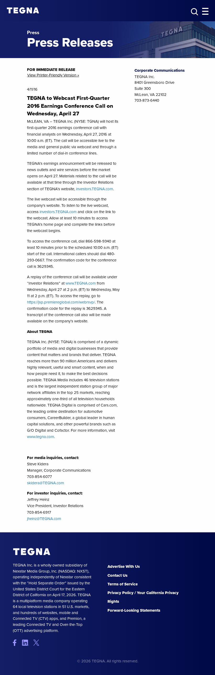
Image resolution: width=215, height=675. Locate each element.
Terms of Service (123, 584)
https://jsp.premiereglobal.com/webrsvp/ (61, 302)
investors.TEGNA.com (94, 189)
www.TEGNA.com (81, 283)
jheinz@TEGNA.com (44, 519)
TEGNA (32, 551)
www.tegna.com (40, 437)
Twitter (37, 642)
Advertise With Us (124, 566)
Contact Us (117, 575)
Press (33, 32)
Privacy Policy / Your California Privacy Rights (143, 597)
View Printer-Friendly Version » (53, 75)
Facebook (17, 642)
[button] (205, 11)
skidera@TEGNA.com (45, 483)
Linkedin (27, 642)
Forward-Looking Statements (134, 610)
